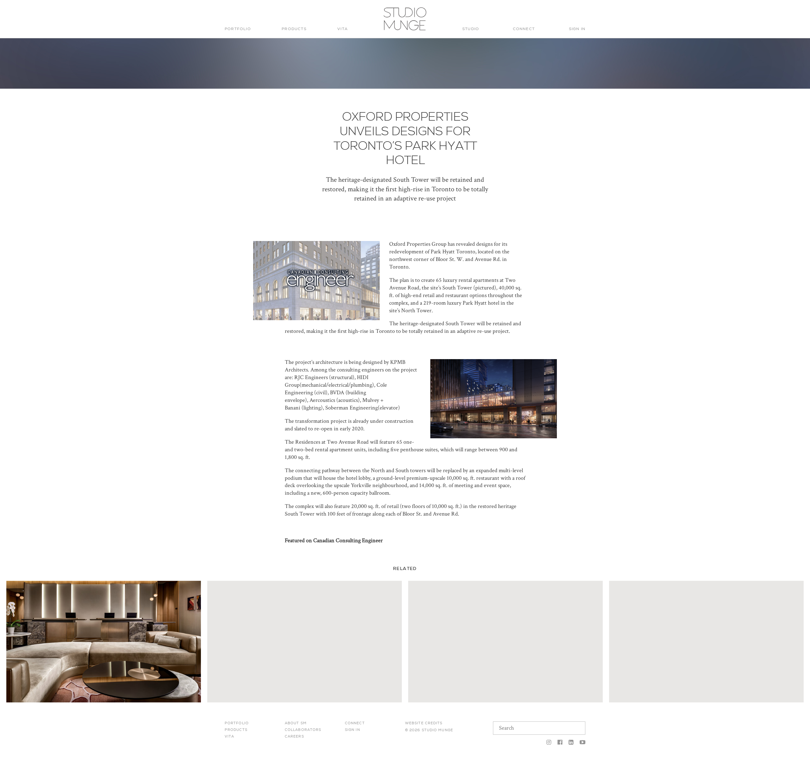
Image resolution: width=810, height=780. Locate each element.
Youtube (580, 742)
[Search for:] (542, 11)
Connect (524, 28)
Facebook (559, 742)
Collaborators (303, 729)
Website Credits (424, 723)
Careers (294, 736)
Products (294, 28)
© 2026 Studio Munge (429, 730)
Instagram (548, 742)
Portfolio (238, 28)
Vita (342, 28)
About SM (296, 723)
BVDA (337, 392)
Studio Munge (403, 29)
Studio (470, 28)
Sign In (577, 28)
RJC (299, 377)
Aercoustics (322, 400)
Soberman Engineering (351, 407)
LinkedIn (570, 742)
